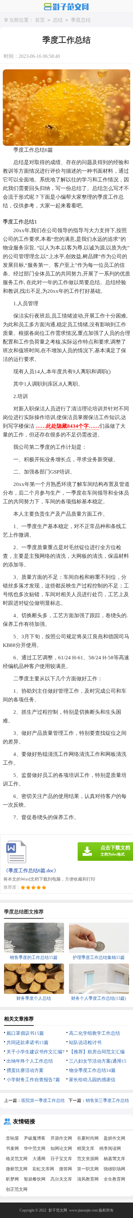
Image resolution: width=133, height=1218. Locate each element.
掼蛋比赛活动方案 (25, 1070)
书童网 (12, 1148)
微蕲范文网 (17, 1169)
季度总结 (81, 20)
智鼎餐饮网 (34, 1179)
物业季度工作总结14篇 (92, 1070)
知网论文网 (61, 1148)
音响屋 (12, 1138)
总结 (58, 20)
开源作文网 (61, 1138)
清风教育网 (88, 1179)
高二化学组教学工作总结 (94, 1033)
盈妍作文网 (114, 1138)
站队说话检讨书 (85, 1042)
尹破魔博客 (34, 1138)
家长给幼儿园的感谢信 (92, 1079)
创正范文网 (17, 1189)
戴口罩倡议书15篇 (25, 1033)
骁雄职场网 (114, 1169)
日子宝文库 (61, 1158)
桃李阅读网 (110, 1148)
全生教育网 (114, 1179)
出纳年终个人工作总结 (29, 1061)
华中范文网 (34, 1148)
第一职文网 (88, 1169)
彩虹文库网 (43, 1169)
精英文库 (85, 1148)
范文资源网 (88, 1158)
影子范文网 (58, 1210)
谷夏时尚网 (88, 1138)
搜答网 (65, 1169)
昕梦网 (12, 1179)
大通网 (38, 1158)
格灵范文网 (17, 1158)
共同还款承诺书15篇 (27, 1042)
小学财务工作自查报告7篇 (33, 1079)
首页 (40, 20)
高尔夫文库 (61, 1179)
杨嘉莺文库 (114, 1158)
